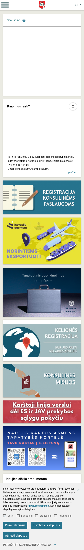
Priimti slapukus (15, 525)
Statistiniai (46, 515)
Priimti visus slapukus (46, 525)
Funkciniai (27, 515)
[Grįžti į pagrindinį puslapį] (42, 5)
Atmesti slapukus (16, 535)
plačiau (72, 172)
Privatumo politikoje (38, 505)
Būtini (11, 515)
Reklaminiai (65, 515)
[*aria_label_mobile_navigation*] (5, 5)
